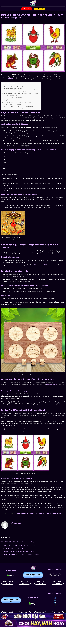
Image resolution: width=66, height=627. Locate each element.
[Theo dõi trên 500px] (59, 574)
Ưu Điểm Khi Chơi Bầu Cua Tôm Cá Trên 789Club (17, 102)
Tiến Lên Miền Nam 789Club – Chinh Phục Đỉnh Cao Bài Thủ (37, 513)
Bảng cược (9, 100)
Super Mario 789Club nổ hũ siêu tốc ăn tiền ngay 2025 (18, 551)
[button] (2, 3)
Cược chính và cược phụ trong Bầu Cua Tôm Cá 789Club (20, 99)
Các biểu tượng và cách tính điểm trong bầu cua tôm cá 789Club (22, 90)
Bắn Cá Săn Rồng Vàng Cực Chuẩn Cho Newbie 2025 (18, 545)
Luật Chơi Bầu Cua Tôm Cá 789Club (13, 86)
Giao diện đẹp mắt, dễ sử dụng (14, 104)
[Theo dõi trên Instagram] (55, 600)
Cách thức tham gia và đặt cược (13, 88)
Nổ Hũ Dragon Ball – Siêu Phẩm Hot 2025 (14, 548)
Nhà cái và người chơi (11, 95)
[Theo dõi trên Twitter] (55, 603)
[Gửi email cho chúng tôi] (55, 605)
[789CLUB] (33, 3)
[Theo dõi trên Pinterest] (53, 574)
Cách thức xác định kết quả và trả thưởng (16, 91)
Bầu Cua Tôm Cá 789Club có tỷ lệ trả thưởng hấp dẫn (19, 106)
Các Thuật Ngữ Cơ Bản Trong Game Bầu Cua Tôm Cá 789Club (20, 93)
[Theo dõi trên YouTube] (56, 574)
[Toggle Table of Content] (37, 84)
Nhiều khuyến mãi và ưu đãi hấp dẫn (15, 108)
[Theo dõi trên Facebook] (50, 574)
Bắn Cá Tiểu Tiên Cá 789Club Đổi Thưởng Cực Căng (17, 542)
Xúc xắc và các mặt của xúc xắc (14, 97)
